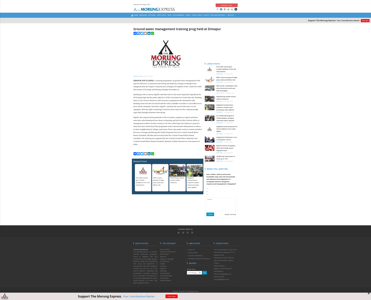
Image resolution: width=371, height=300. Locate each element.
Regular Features (218, 15)
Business (163, 256)
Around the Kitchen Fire (168, 252)
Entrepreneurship (166, 276)
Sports (206, 15)
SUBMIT (210, 214)
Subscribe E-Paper (226, 5)
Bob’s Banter (164, 254)
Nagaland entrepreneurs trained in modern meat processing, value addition (193, 182)
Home (136, 15)
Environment (164, 278)
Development (164, 261)
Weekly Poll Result (230, 214)
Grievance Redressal (195, 256)
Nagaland (143, 15)
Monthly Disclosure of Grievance (199, 259)
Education (163, 271)
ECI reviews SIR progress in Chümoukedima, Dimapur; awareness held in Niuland (225, 118)
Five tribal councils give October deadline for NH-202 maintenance (226, 69)
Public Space (197, 15)
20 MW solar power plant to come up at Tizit (225, 157)
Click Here (365, 21)
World (188, 15)
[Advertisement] (125, 169)
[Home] (154, 9)
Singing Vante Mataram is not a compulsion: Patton (226, 138)
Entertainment (179, 15)
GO (205, 273)
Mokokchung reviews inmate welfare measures (177, 180)
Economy (163, 266)
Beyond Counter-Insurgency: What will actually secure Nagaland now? (226, 148)
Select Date (191, 269)
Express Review (165, 280)
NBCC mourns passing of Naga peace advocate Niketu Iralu (226, 79)
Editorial (152, 15)
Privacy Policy (193, 253)
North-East (161, 15)
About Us (191, 250)
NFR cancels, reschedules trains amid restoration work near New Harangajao (226, 88)
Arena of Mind (164, 249)
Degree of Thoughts (167, 259)
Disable (162, 264)
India (169, 15)
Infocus (231, 15)
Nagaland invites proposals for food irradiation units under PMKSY (226, 129)
